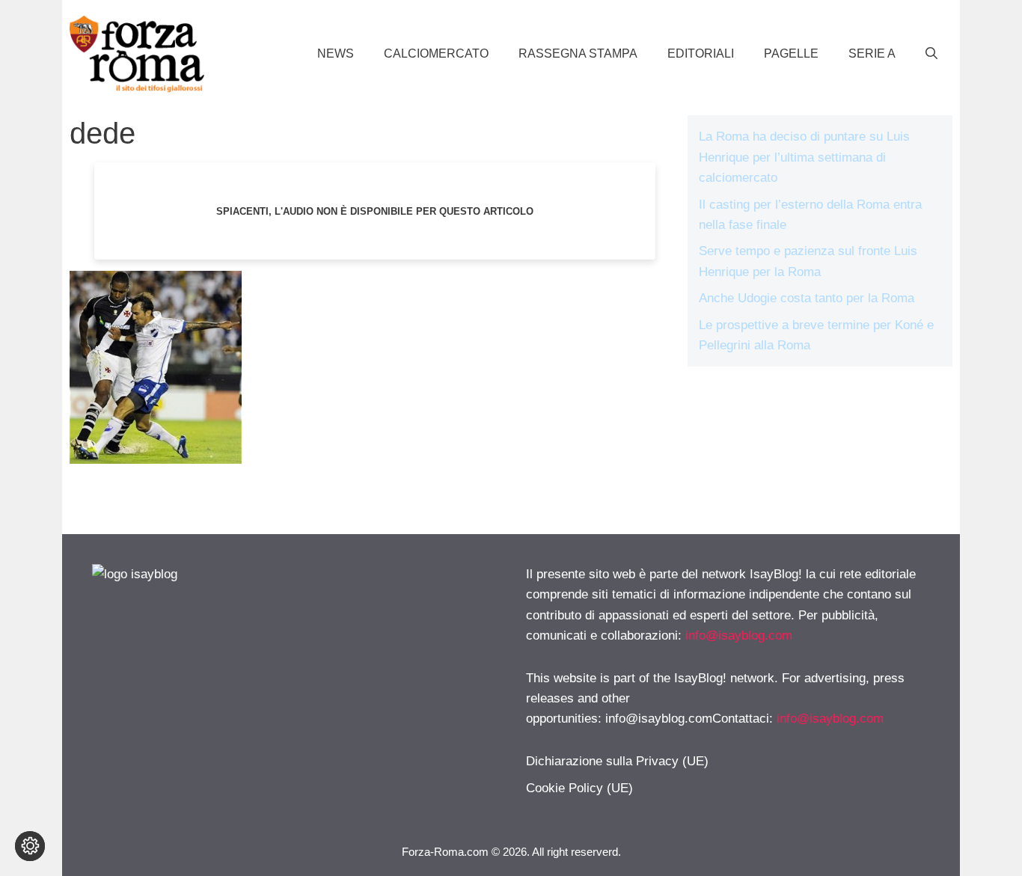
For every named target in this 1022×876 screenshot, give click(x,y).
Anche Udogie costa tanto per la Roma (806, 298)
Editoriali (700, 53)
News (335, 53)
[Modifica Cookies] (30, 846)
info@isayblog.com (738, 635)
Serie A (872, 53)
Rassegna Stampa (577, 53)
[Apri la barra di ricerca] (931, 54)
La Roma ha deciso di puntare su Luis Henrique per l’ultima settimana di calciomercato (804, 156)
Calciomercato (436, 53)
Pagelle (791, 53)
